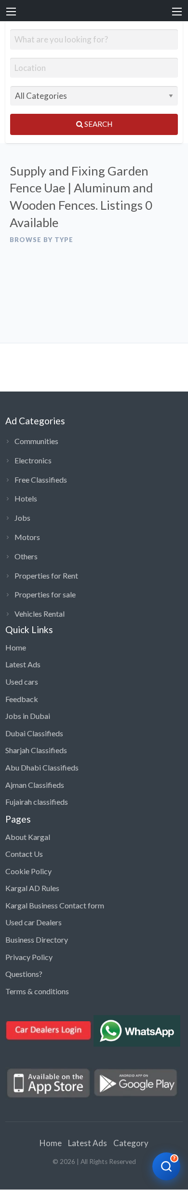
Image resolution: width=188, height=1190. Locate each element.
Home (15, 647)
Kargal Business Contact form (54, 905)
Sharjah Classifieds (36, 750)
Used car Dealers (33, 922)
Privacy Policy (29, 956)
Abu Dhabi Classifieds (42, 767)
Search (97, 124)
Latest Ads (22, 664)
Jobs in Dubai (27, 715)
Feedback (21, 698)
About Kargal (27, 836)
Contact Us (24, 853)
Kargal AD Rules (32, 887)
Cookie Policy (28, 871)
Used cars (21, 681)
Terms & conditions (37, 991)
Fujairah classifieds (36, 801)
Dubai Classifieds (34, 733)
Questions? (23, 973)
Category (130, 1143)
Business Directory (36, 939)
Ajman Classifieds (34, 784)
